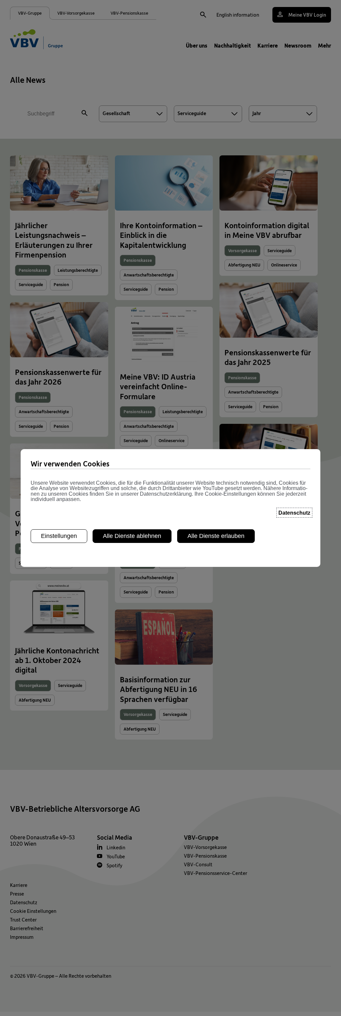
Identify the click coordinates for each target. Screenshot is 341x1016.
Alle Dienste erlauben (215, 536)
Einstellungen (59, 536)
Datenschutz (294, 513)
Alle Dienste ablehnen (132, 536)
